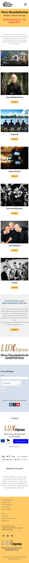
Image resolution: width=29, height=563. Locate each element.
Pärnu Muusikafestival (14, 97)
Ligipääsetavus (5, 520)
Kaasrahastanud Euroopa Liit (9, 518)
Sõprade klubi (5, 516)
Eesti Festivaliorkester (14, 208)
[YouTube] (12, 536)
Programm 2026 (6, 502)
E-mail (3, 375)
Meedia (14, 283)
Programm (14, 134)
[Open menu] (25, 4)
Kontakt (4, 513)
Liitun (3, 389)
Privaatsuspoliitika (6, 509)
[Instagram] (14, 404)
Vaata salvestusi (14, 171)
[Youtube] (18, 404)
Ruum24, (19, 477)
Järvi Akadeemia (14, 246)
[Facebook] (10, 404)
